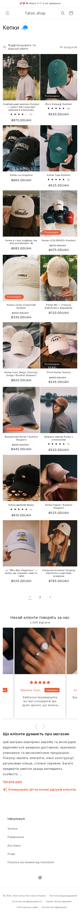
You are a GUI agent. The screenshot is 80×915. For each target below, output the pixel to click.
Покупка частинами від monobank (30, 862)
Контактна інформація (54, 907)
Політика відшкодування (63, 895)
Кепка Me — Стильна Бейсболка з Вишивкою (59, 306)
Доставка (14, 845)
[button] (7, 13)
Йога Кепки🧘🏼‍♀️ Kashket (58, 104)
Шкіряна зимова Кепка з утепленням (58, 438)
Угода (11, 853)
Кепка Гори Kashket (58, 175)
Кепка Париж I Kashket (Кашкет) (58, 506)
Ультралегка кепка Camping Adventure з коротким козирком (58, 573)
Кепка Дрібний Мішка (21, 504)
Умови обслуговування (58, 901)
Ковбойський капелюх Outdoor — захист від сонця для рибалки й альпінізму (21, 107)
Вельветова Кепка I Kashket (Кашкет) (21, 438)
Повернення (15, 836)
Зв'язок (12, 828)
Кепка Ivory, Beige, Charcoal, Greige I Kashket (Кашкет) (21, 374)
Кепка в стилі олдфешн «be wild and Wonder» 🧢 (21, 242)
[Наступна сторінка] (50, 597)
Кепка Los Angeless (21, 175)
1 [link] (30, 597)
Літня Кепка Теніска (59, 372)
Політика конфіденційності (27, 901)
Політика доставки (27, 907)
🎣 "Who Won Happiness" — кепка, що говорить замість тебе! (21, 573)
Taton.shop (19, 895)
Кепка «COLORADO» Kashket (59, 240)
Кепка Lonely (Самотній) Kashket (21, 306)
